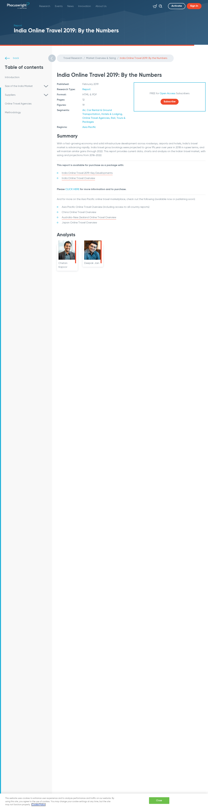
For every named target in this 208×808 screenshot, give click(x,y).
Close (159, 800)
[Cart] (154, 5)
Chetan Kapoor (62, 265)
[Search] (159, 5)
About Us (101, 6)
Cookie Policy (38, 805)
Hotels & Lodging (111, 114)
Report (86, 89)
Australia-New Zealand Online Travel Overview (89, 217)
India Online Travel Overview (78, 178)
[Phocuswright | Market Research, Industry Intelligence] (18, 5)
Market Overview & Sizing (101, 58)
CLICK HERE (72, 189)
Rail (113, 118)
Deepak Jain (91, 263)
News (70, 6)
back (15, 58)
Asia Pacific (89, 127)
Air (83, 110)
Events (59, 6)
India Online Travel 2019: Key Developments (87, 173)
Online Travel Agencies (96, 118)
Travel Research (72, 58)
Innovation (84, 6)
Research (44, 6)
